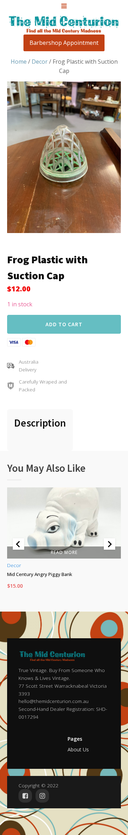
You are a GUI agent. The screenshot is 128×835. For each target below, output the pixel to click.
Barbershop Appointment (64, 43)
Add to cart (64, 324)
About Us (78, 749)
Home (19, 61)
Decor (40, 61)
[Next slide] (109, 544)
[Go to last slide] (18, 544)
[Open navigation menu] (64, 7)
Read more (64, 552)
